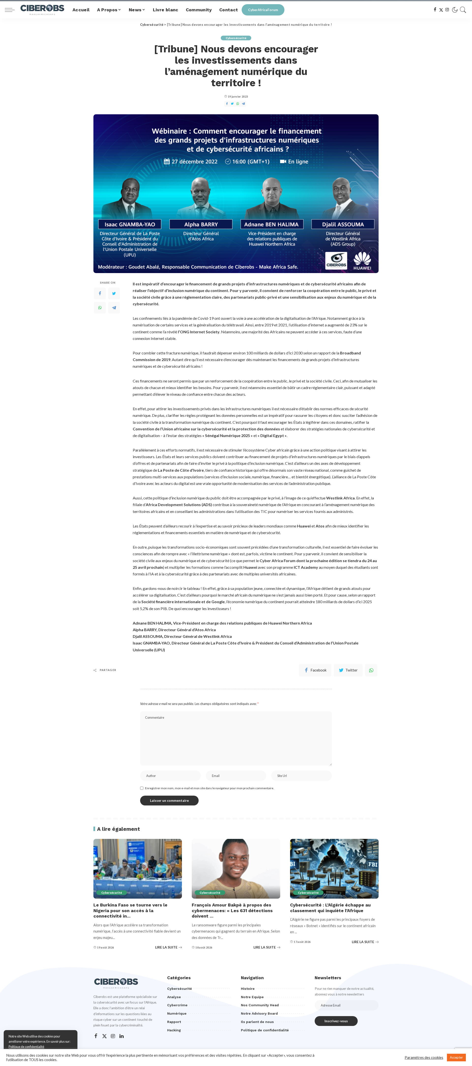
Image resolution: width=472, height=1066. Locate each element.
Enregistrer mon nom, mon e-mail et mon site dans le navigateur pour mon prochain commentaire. (209, 788)
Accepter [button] (456, 1057)
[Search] (463, 9)
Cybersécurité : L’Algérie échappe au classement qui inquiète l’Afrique (330, 907)
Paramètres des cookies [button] (424, 1057)
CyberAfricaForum (263, 10)
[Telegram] (114, 307)
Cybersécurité (236, 38)
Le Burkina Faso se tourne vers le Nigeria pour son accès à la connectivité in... (130, 910)
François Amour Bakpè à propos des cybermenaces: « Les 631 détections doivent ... (232, 910)
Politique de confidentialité (26, 1047)
